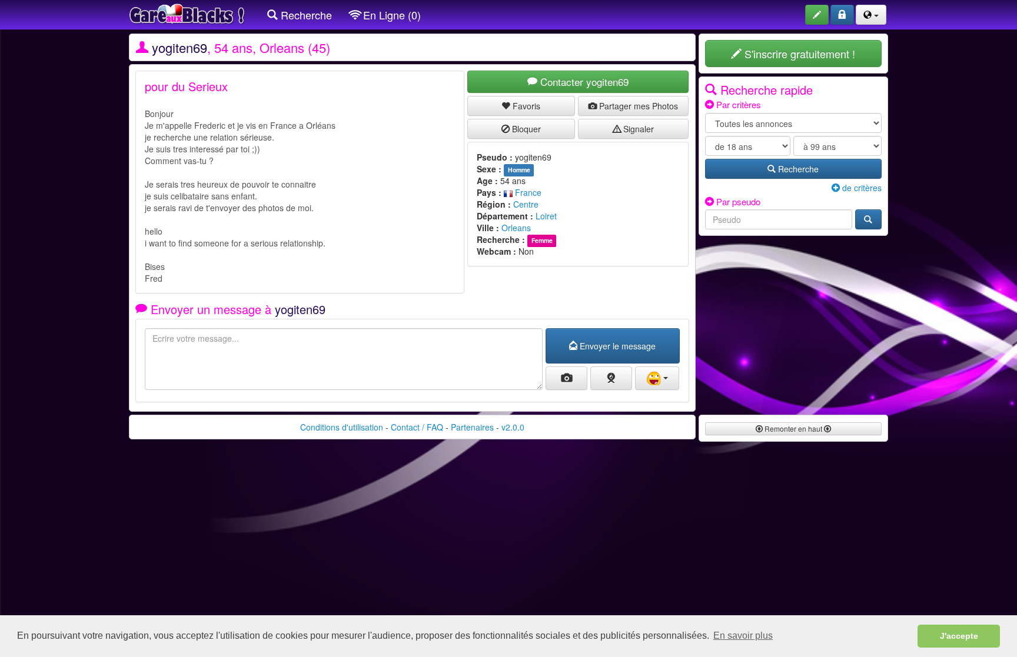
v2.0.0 (512, 427)
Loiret (546, 216)
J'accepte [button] (959, 636)
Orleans (516, 228)
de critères (861, 188)
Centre (526, 204)
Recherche (305, 14)
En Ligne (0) (390, 14)
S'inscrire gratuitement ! (798, 53)
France (527, 192)
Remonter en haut (793, 428)
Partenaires (472, 427)
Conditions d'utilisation (341, 427)
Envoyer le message (616, 346)
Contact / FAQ (417, 427)
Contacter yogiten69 (583, 81)
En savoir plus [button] (743, 636)
